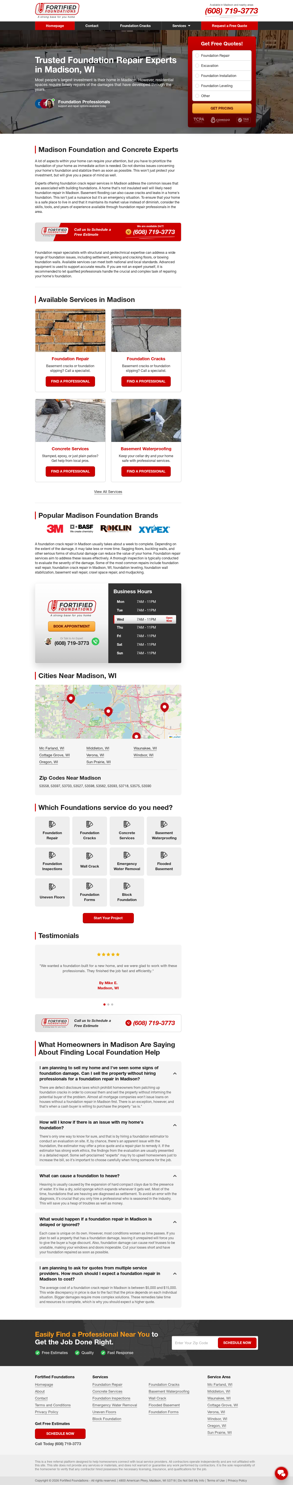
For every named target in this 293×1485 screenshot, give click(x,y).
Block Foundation (106, 1418)
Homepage (55, 26)
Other (205, 96)
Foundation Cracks (135, 26)
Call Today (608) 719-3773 (58, 1443)
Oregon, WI (48, 762)
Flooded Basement (164, 1405)
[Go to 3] (112, 1004)
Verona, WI (95, 755)
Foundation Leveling (217, 86)
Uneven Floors (104, 1412)
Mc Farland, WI (51, 748)
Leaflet (176, 737)
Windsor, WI (143, 755)
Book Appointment (71, 626)
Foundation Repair (215, 55)
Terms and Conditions (53, 1405)
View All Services (108, 491)
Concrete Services (107, 1391)
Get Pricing (222, 108)
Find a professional (70, 381)
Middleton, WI (97, 748)
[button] (108, 712)
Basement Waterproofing (169, 1391)
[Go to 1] (104, 1004)
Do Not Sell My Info (191, 1480)
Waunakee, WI (145, 748)
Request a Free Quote (229, 26)
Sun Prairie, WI (98, 762)
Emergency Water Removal (114, 1405)
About (40, 1391)
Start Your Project (108, 918)
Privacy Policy (46, 1412)
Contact (91, 26)
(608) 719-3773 (231, 11)
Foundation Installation (218, 76)
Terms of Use (216, 1480)
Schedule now (60, 1433)
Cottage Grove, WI (54, 755)
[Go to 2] (108, 1004)
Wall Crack (157, 1398)
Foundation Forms (164, 1412)
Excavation (209, 65)
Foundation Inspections (111, 1398)
